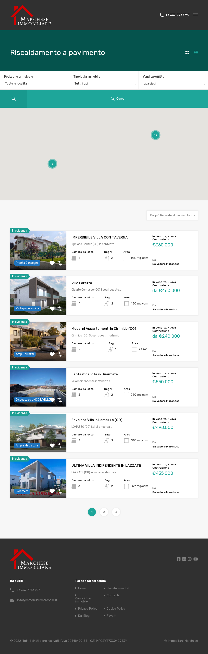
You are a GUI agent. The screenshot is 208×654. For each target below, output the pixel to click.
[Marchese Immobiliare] (30, 23)
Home (82, 588)
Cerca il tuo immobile (83, 600)
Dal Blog (84, 615)
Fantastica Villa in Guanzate (95, 374)
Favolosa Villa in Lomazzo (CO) (97, 420)
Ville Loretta (82, 283)
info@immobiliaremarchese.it (37, 600)
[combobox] (34, 84)
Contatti (113, 595)
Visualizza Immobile (38, 353)
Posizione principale (18, 76)
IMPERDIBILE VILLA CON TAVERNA (100, 237)
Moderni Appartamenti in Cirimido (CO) (104, 328)
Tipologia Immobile (86, 76)
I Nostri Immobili (118, 588)
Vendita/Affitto (153, 76)
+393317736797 (28, 590)
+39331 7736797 (178, 15)
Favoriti (112, 615)
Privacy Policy (87, 608)
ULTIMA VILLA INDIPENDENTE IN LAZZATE (106, 465)
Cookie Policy (116, 608)
